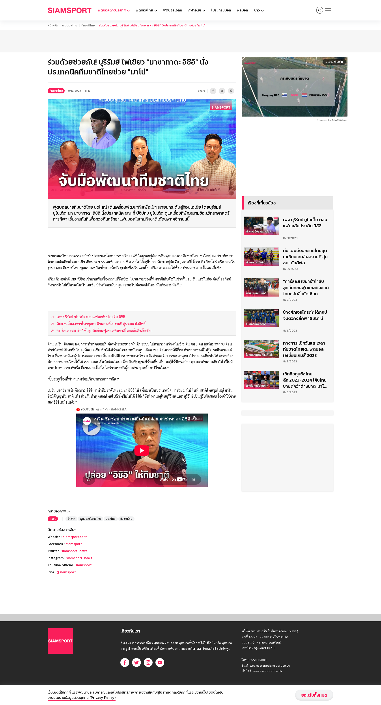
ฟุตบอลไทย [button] (145, 10)
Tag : (53, 519)
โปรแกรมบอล (221, 10)
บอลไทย (111, 519)
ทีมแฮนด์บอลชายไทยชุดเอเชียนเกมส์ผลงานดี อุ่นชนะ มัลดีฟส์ (305, 256)
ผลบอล (242, 10)
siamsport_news (74, 550)
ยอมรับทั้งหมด (314, 695)
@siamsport (66, 572)
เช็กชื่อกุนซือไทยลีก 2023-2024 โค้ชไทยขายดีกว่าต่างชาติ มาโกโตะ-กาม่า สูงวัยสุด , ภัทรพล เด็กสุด (305, 380)
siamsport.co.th (75, 536)
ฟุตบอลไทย (69, 25)
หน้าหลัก (53, 25)
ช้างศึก (71, 519)
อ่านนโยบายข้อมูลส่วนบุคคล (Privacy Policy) (82, 697)
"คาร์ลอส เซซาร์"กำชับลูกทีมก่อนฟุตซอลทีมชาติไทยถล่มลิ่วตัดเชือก (306, 287)
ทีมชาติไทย (88, 25)
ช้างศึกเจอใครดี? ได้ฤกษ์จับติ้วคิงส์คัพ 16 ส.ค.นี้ (305, 315)
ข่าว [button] (257, 10)
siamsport (74, 543)
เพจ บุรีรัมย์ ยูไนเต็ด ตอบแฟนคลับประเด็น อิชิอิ (305, 223)
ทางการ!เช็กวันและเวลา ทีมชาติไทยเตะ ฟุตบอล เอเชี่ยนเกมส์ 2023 (304, 349)
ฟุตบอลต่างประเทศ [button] (112, 10)
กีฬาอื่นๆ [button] (195, 10)
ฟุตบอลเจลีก (172, 10)
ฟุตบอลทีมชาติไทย (90, 519)
